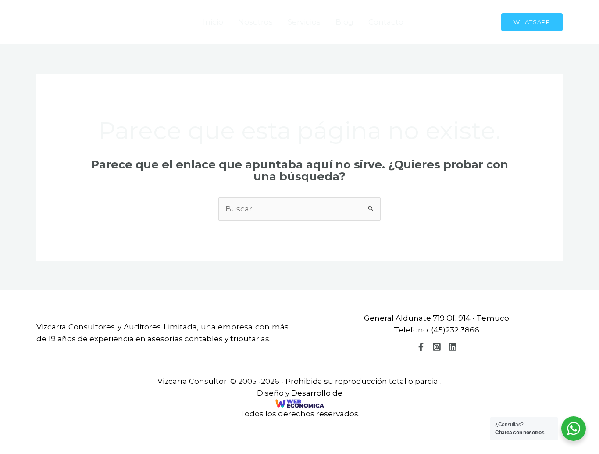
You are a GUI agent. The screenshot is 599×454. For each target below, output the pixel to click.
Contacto (385, 22)
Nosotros (255, 22)
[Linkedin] (452, 347)
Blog (344, 22)
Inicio (213, 22)
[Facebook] (421, 347)
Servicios (304, 22)
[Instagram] (436, 347)
